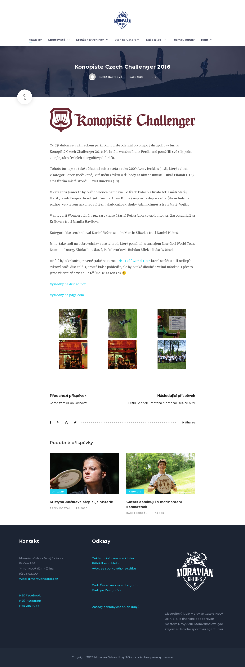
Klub (204, 39)
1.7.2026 (158, 513)
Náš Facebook (30, 595)
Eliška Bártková (111, 77)
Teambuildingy (183, 39)
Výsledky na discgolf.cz (68, 284)
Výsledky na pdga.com (67, 294)
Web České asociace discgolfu (115, 585)
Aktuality (35, 39)
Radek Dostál (60, 508)
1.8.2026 (81, 508)
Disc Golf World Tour (133, 260)
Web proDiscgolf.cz (107, 590)
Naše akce (153, 39)
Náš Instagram (30, 600)
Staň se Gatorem (127, 39)
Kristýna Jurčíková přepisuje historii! (81, 502)
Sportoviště (56, 39)
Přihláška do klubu (106, 563)
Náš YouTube (29, 606)
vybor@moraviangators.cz (38, 579)
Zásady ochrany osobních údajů (115, 607)
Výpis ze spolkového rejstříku (114, 568)
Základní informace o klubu (113, 558)
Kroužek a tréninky (90, 39)
